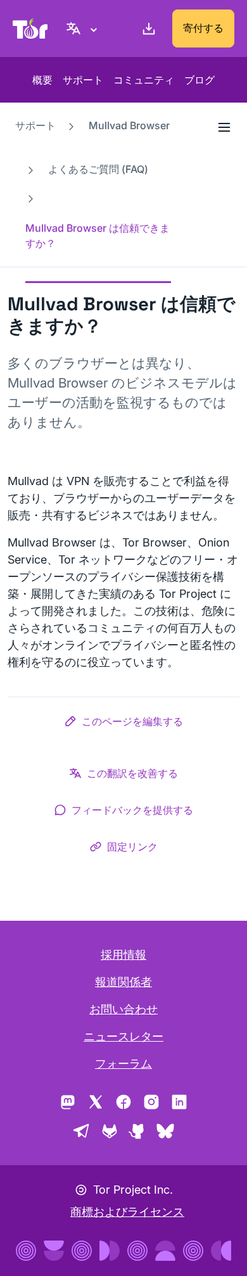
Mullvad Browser (129, 125)
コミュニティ (143, 79)
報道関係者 (123, 982)
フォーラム (123, 1063)
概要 (42, 79)
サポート (83, 79)
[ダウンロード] (146, 28)
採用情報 (123, 954)
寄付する (203, 28)
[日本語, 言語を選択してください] (83, 28)
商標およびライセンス (127, 1211)
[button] (123, 724)
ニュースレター (123, 1036)
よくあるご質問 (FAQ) (98, 169)
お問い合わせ (123, 1009)
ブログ (199, 79)
